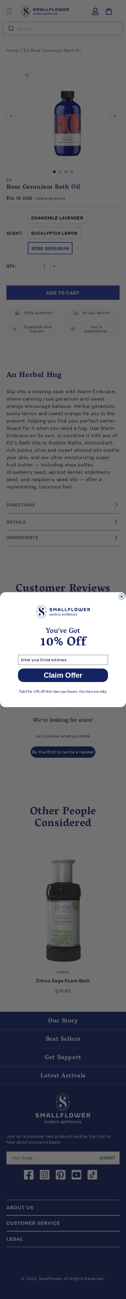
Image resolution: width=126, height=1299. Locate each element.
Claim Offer (63, 675)
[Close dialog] (121, 596)
